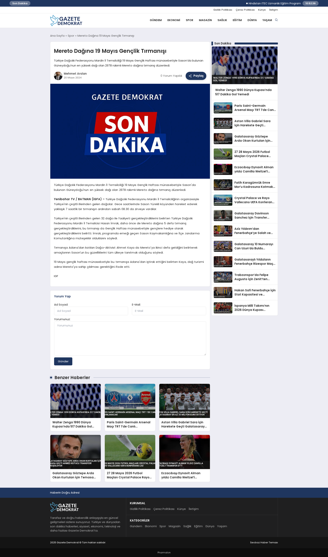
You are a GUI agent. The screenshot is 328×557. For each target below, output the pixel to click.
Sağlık (222, 20)
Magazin (205, 20)
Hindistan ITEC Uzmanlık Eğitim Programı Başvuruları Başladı (276, 3)
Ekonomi (173, 20)
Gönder (63, 361)
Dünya (252, 20)
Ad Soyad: (61, 305)
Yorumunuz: (62, 319)
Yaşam (267, 20)
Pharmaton (164, 552)
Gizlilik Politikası (222, 10)
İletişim (273, 10)
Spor (189, 20)
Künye (262, 10)
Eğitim (237, 20)
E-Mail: (136, 305)
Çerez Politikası (245, 10)
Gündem (156, 20)
